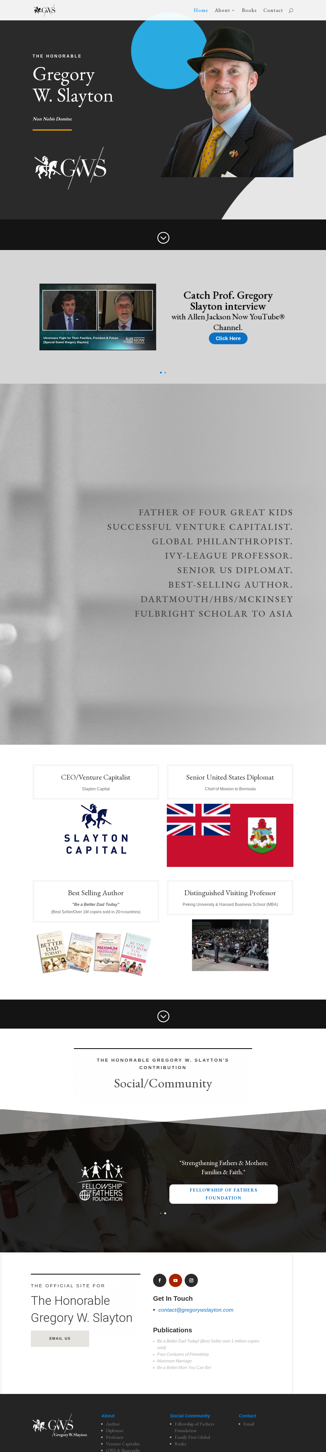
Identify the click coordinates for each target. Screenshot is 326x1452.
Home (201, 10)
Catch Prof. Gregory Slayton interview (228, 300)
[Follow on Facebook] (159, 1280)
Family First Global (192, 1437)
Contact (273, 10)
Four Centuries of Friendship (183, 1354)
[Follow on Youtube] (175, 1280)
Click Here (228, 338)
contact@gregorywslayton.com (196, 1310)
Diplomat (115, 1430)
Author (113, 1424)
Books (249, 10)
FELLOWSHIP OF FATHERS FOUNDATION (223, 1194)
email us (60, 1338)
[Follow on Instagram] (191, 1280)
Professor (115, 1437)
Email (248, 1424)
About (222, 10)
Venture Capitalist (123, 1444)
